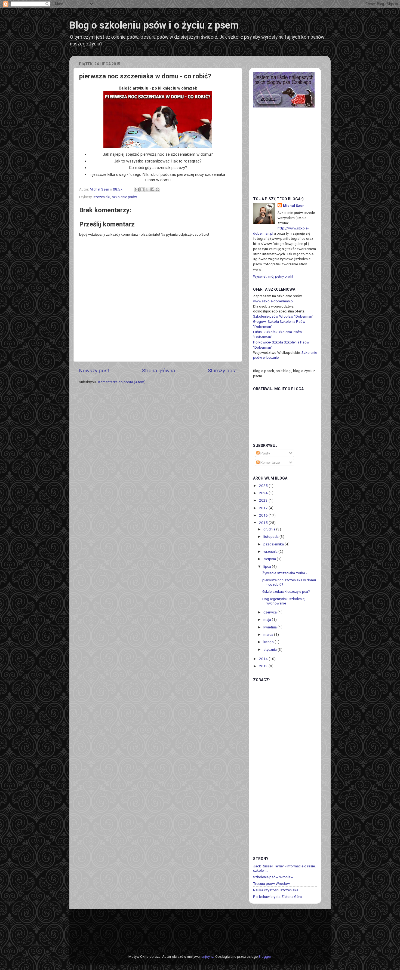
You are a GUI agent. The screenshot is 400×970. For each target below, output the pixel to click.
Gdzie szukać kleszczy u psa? (286, 591)
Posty (265, 453)
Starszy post (222, 370)
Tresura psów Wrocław (271, 883)
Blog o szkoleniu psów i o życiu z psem (154, 25)
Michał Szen (293, 205)
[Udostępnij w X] (147, 189)
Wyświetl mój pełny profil (273, 276)
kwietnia (270, 627)
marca (268, 634)
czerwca (270, 612)
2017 (264, 508)
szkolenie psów (124, 197)
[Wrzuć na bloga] (142, 189)
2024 (264, 493)
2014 (264, 658)
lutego (269, 642)
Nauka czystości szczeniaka (275, 890)
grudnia (269, 529)
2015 (264, 522)
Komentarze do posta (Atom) (122, 382)
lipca (267, 566)
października (274, 544)
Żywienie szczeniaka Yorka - (284, 573)
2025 (264, 485)
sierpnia (270, 559)
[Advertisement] (275, 765)
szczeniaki (101, 197)
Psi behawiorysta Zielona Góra (277, 896)
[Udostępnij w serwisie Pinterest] (157, 189)
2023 (264, 500)
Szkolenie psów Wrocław (273, 877)
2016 (264, 515)
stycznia (270, 649)
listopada (271, 536)
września (270, 551)
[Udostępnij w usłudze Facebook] (152, 189)
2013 (264, 666)
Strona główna (158, 370)
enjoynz (207, 956)
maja (267, 619)
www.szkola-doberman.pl (273, 301)
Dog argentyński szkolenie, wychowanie (283, 601)
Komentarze (270, 462)
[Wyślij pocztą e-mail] (137, 189)
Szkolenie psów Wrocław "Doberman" (283, 316)
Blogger (265, 956)
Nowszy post (94, 370)
